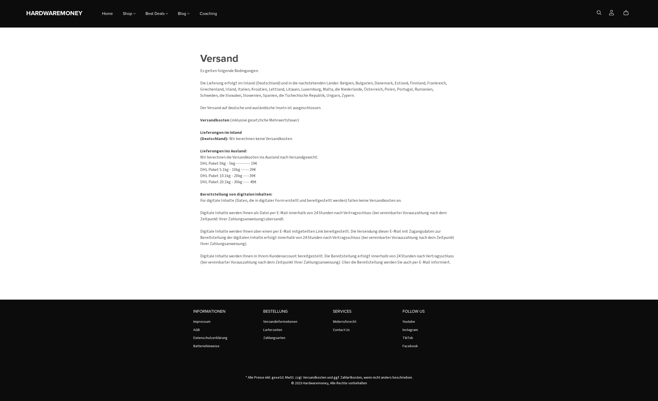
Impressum (202, 321)
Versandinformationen (280, 321)
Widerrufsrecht (344, 321)
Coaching (208, 13)
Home (107, 13)
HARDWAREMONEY (54, 13)
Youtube (409, 321)
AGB (196, 330)
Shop (128, 13)
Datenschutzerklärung (210, 338)
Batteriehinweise (206, 346)
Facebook (410, 346)
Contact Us (341, 330)
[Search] (599, 12)
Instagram (410, 330)
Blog (182, 13)
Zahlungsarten (274, 338)
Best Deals (155, 13)
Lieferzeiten (272, 330)
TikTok (408, 338)
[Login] (611, 12)
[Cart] (628, 12)
